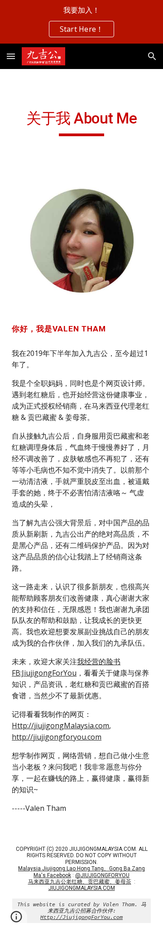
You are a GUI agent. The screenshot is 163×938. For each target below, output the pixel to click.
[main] (81, 122)
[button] (11, 56)
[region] (81, 22)
